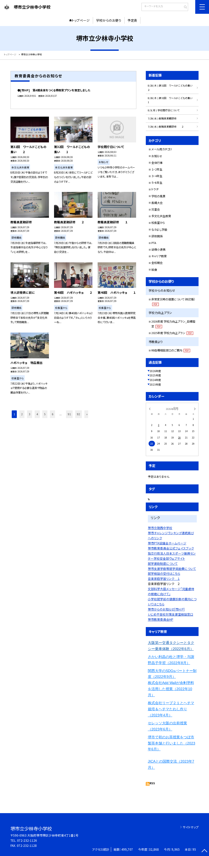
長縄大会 (157, 203)
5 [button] (45, 414)
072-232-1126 (27, 840)
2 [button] (22, 414)
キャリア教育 (159, 256)
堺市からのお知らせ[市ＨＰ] (166, 609)
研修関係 (157, 236)
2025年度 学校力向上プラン (171, 333)
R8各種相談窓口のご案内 (170, 350)
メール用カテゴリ (161, 149)
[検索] (183, 7)
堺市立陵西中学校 (160, 527)
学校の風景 (158, 196)
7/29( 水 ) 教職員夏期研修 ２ (166, 126)
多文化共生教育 (161, 216)
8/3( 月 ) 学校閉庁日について (164, 110)
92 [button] (78, 414)
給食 (154, 269)
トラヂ (155, 189)
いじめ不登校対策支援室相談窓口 (170, 614)
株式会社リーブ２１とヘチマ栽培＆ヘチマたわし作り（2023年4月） (171, 709)
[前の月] (149, 408)
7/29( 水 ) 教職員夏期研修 (162, 118)
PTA (153, 243)
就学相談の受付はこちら (164, 573)
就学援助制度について (163, 563)
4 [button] (37, 414)
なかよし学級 (159, 229)
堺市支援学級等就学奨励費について (172, 568)
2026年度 (155, 371)
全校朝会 (157, 263)
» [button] (87, 414)
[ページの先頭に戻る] (204, 851)
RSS (152, 783)
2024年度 (155, 380)
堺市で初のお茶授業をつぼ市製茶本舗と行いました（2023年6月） (171, 743)
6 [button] (52, 414)
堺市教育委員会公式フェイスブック (171, 548)
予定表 (132, 20)
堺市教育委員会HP (160, 619)
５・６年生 (156, 182)
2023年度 (155, 384)
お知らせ (156, 156)
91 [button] (69, 414)
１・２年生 (156, 169)
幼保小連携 (158, 249)
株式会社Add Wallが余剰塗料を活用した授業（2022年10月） (171, 689)
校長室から (158, 223)
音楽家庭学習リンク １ (164, 578)
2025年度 (155, 375)
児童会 (155, 209)
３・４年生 (156, 176)
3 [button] (29, 414)
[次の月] (194, 408)
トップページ (81, 20)
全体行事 (157, 163)
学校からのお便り (108, 20)
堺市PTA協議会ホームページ (167, 543)
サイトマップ (191, 827)
